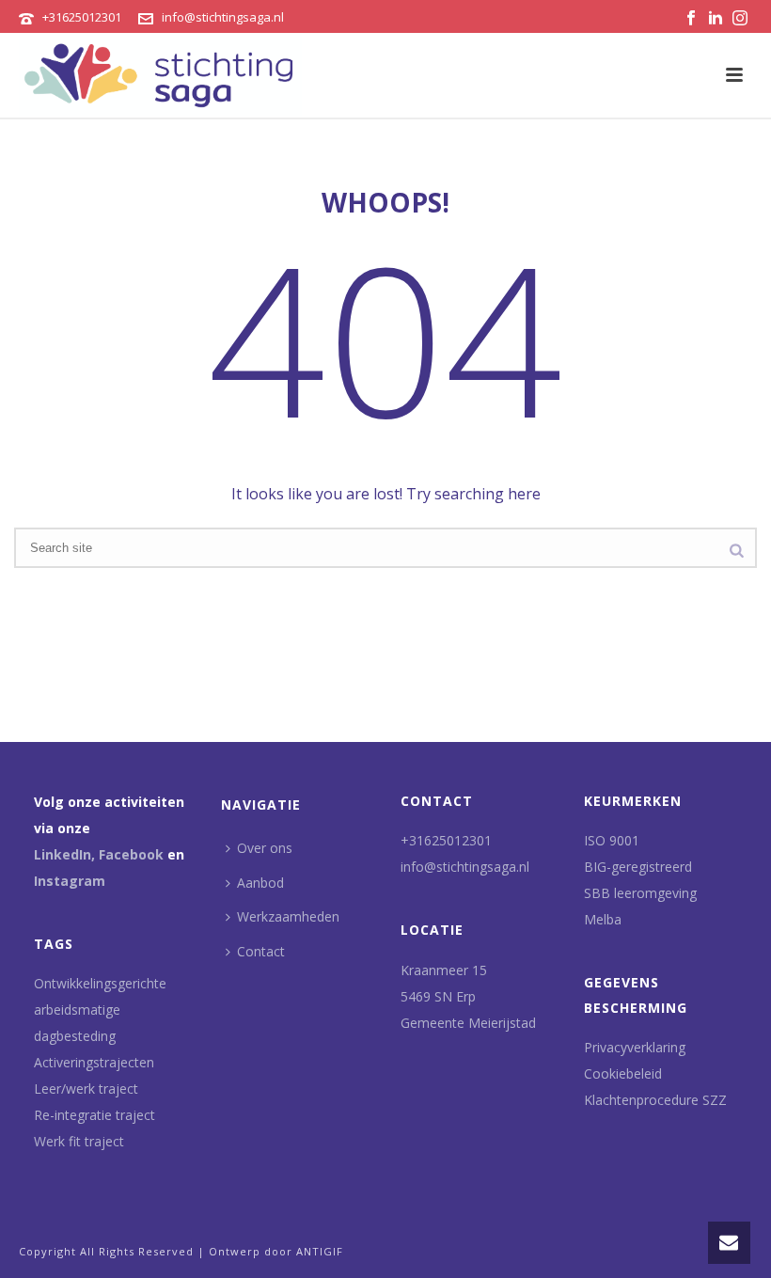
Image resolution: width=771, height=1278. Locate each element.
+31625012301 (81, 16)
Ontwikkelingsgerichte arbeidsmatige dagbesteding (100, 1009)
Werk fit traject (79, 1141)
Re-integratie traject (94, 1115)
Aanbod (260, 882)
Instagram (69, 881)
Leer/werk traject (86, 1088)
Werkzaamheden (288, 916)
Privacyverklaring (634, 1047)
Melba (603, 919)
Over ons (264, 848)
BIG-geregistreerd (638, 867)
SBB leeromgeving (640, 893)
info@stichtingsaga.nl (223, 16)
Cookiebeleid (623, 1073)
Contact (261, 951)
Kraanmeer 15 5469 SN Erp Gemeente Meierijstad (468, 996)
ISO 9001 (611, 840)
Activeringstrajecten (94, 1062)
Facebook (131, 854)
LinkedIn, (64, 854)
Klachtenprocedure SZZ (655, 1100)
